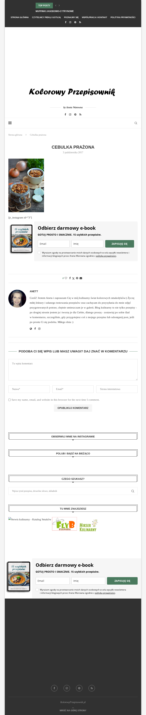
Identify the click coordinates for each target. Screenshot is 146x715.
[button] (55, 5)
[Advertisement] (73, 54)
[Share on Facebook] (70, 278)
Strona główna (20, 17)
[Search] (136, 123)
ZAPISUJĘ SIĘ (119, 243)
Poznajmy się (71, 17)
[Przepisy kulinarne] (88, 519)
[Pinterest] (75, 22)
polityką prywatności (106, 255)
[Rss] (80, 22)
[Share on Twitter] (73, 278)
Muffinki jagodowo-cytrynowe (55, 11)
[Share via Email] (81, 278)
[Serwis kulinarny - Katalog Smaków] (29, 519)
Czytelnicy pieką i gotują (46, 17)
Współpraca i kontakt (94, 17)
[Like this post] (66, 278)
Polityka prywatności (123, 17)
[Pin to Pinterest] (77, 278)
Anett (34, 291)
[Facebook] (65, 22)
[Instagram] (70, 22)
